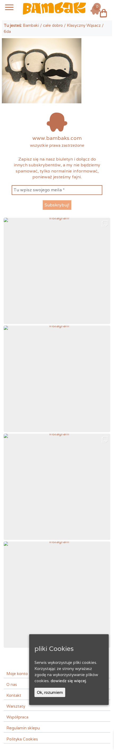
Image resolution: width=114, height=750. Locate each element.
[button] (57, 271)
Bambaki (31, 25)
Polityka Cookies (22, 739)
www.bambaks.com (57, 138)
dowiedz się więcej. (69, 680)
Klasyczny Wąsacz (84, 25)
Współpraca (17, 717)
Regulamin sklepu (23, 727)
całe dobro (53, 25)
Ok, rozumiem (50, 692)
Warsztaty (15, 706)
